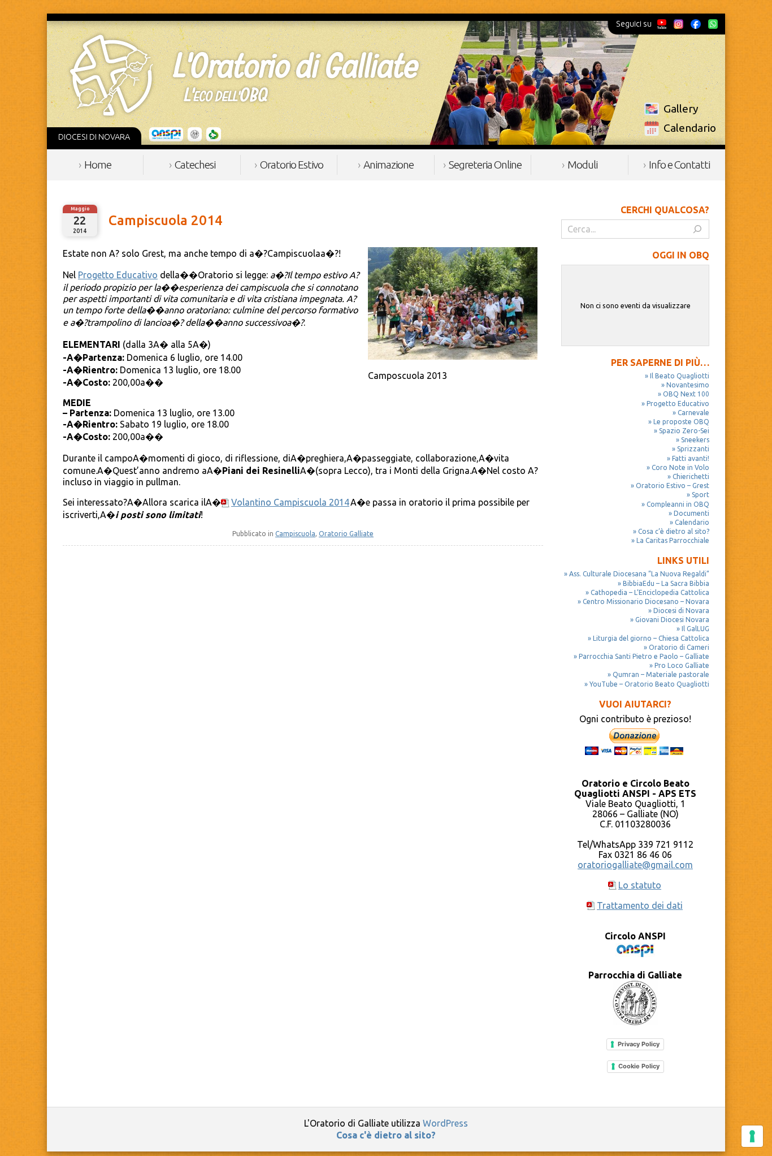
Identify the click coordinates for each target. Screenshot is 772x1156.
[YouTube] (662, 24)
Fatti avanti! (690, 458)
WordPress (445, 1123)
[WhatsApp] (712, 24)
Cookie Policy (639, 1066)
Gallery (681, 108)
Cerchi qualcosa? (665, 210)
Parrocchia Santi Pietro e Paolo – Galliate (644, 656)
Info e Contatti (679, 164)
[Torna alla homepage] (244, 75)
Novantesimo (687, 385)
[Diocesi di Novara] (213, 134)
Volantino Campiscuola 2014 (290, 502)
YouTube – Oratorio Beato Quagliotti (649, 684)
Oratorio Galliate (346, 533)
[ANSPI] (166, 134)
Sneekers (695, 439)
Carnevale (693, 412)
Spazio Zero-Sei (684, 430)
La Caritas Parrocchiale (672, 540)
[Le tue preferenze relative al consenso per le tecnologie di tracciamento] (752, 1136)
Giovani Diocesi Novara (672, 619)
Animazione (388, 164)
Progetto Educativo (118, 275)
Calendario (689, 128)
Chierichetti (691, 476)
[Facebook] (695, 24)
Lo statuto (639, 885)
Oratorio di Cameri (679, 647)
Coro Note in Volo (680, 467)
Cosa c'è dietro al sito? (386, 1135)
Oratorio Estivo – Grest (672, 485)
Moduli (582, 164)
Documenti (691, 513)
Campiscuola (295, 533)
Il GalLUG (695, 628)
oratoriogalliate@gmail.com (635, 865)
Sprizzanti (693, 448)
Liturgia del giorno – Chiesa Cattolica (651, 638)
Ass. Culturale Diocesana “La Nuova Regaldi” (639, 573)
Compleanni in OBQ (678, 504)
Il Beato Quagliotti (679, 375)
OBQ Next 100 (686, 394)
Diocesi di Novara (681, 610)
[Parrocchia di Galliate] (195, 134)
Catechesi (195, 164)
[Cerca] (697, 229)
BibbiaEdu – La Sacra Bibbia (666, 583)
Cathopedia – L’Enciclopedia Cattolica (650, 592)
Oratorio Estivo (291, 164)
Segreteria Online (485, 164)
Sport (700, 494)
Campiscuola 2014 (166, 220)
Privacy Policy (639, 1044)
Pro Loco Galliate (681, 665)
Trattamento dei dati (640, 905)
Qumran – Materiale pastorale (661, 674)
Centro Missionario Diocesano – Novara (646, 601)
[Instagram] (678, 24)
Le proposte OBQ (681, 421)
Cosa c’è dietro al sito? (673, 531)
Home (97, 164)
